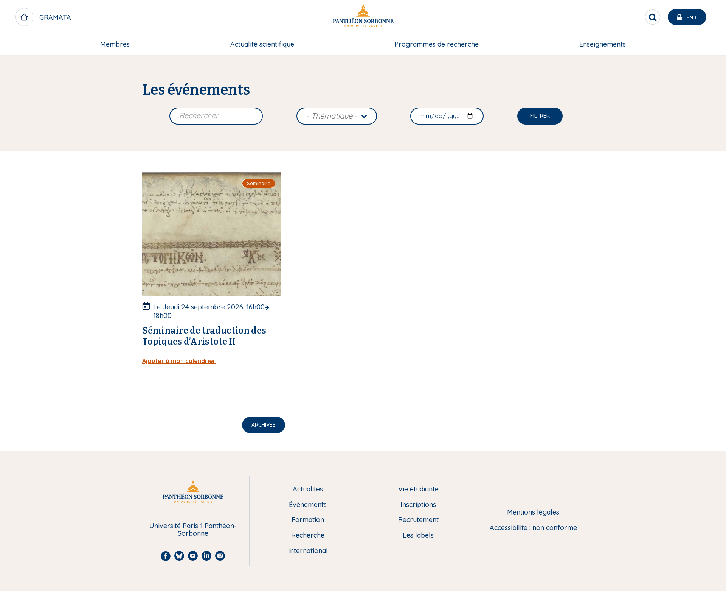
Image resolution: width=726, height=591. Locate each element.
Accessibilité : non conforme (533, 528)
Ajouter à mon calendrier (179, 361)
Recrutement (418, 520)
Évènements (308, 505)
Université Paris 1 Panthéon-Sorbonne (193, 530)
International (308, 551)
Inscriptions (418, 505)
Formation (308, 520)
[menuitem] (115, 44)
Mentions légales (533, 512)
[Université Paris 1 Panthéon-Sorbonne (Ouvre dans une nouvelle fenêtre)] (363, 17)
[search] (652, 17)
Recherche (307, 536)
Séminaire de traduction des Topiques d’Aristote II (204, 336)
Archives (263, 424)
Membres (115, 44)
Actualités (308, 489)
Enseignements (602, 44)
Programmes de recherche (436, 44)
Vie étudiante (418, 489)
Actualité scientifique (262, 44)
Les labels (418, 536)
